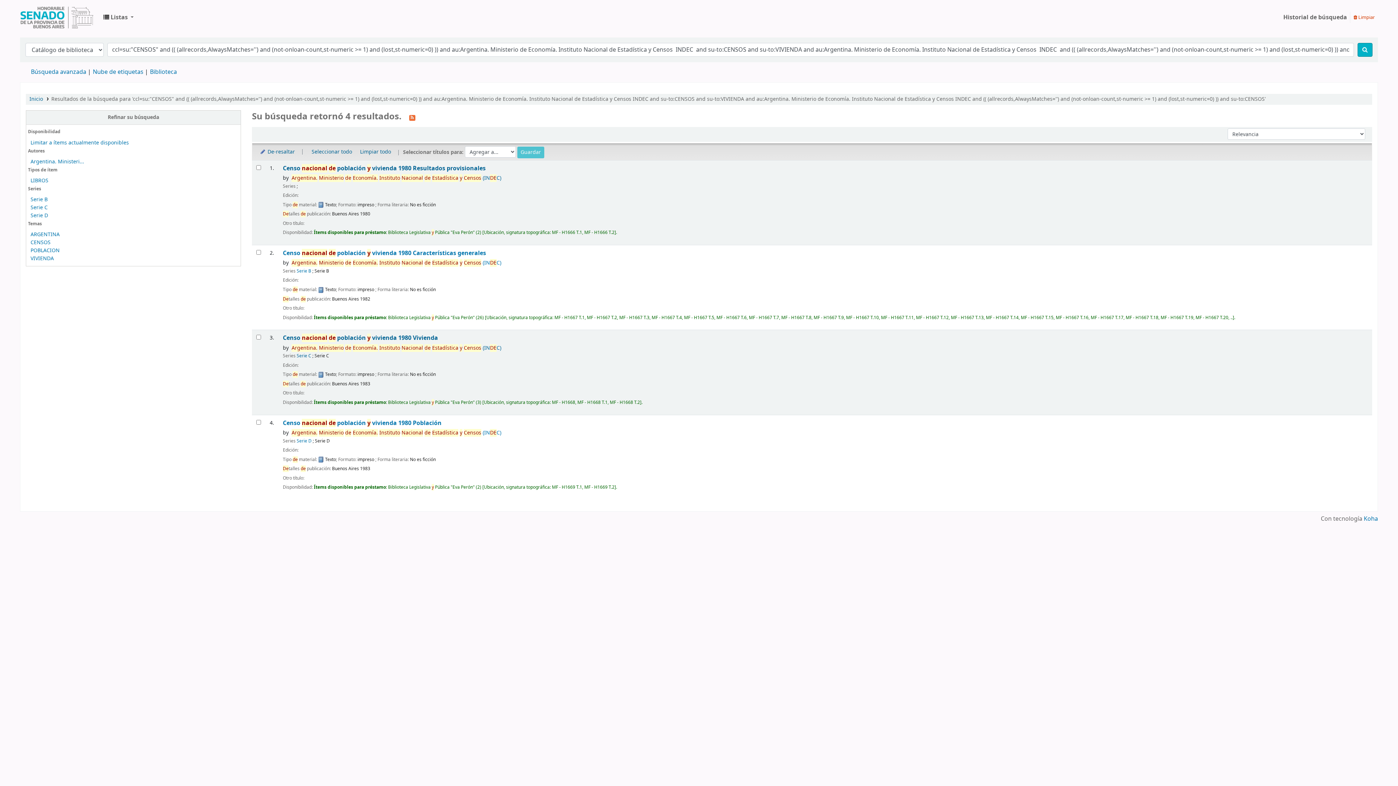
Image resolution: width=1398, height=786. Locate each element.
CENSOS (41, 242)
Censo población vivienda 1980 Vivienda (360, 337)
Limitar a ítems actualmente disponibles (80, 143)
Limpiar (1366, 17)
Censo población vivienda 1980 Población (362, 423)
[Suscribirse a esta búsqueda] (412, 117)
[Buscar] (1365, 50)
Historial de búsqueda (1315, 17)
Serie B (39, 199)
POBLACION (45, 250)
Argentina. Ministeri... (57, 162)
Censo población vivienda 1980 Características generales (384, 253)
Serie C (39, 207)
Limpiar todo (375, 152)
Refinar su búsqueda (133, 117)
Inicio (36, 99)
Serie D (39, 215)
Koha (1371, 519)
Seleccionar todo (332, 152)
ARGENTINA (45, 234)
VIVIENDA (42, 258)
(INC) (396, 178)
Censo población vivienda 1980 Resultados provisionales (384, 168)
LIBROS (39, 180)
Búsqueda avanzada (58, 72)
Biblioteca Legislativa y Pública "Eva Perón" (56, 17)
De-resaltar (280, 152)
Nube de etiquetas (118, 72)
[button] (118, 17)
